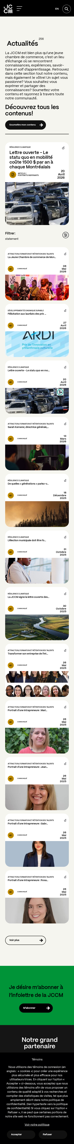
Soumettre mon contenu (22, 125)
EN (57, 9)
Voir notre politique (37, 1125)
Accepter (16, 1134)
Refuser (47, 1134)
